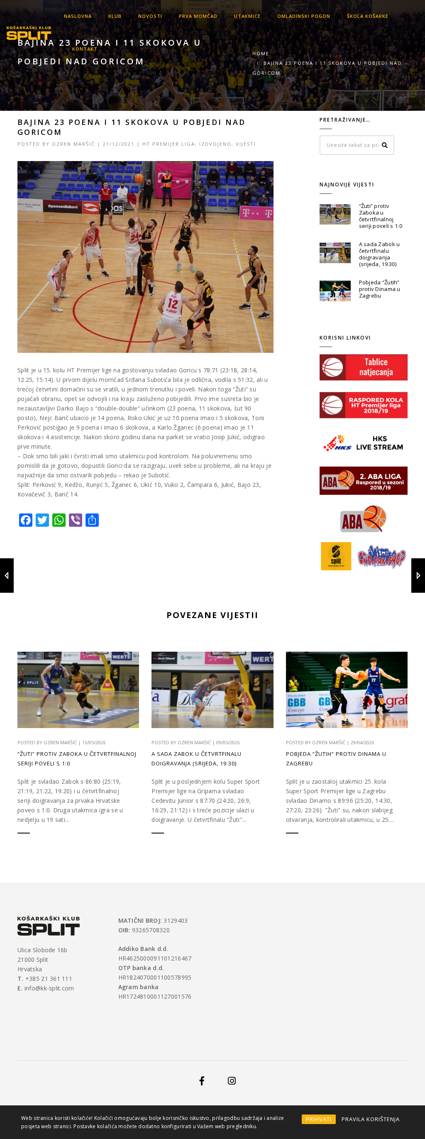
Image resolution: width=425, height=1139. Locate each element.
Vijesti (246, 144)
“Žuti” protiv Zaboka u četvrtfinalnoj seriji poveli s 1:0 (380, 216)
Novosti (150, 16)
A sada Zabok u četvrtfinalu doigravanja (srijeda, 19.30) (379, 254)
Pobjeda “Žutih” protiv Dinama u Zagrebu (380, 289)
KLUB (115, 16)
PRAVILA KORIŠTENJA (371, 1119)
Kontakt (85, 49)
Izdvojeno (215, 144)
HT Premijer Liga (168, 144)
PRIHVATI (319, 1119)
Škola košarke (367, 16)
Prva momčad (198, 16)
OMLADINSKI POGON (303, 16)
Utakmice (247, 16)
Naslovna (78, 16)
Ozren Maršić (73, 144)
